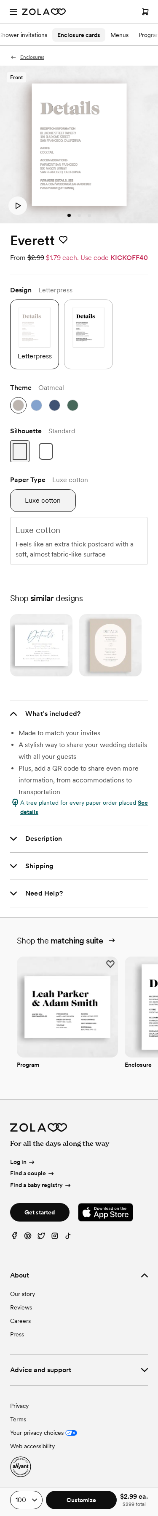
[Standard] (19, 451)
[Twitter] (41, 1238)
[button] (17, 205)
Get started (39, 1212)
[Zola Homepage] (44, 11)
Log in (18, 1161)
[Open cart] (145, 12)
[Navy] (54, 405)
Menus (119, 35)
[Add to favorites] (63, 240)
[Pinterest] (28, 1238)
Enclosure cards (78, 35)
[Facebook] (14, 1238)
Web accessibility (32, 1446)
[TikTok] (68, 1238)
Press (17, 1334)
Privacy (19, 1405)
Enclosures (32, 57)
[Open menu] (13, 12)
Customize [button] (81, 1500)
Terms (18, 1419)
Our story (22, 1294)
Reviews (21, 1307)
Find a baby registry (36, 1185)
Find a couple (28, 1173)
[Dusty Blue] (36, 405)
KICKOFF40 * (131, 258)
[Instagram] (55, 1238)
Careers (20, 1320)
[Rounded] (46, 451)
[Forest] (72, 405)
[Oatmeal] (18, 405)
